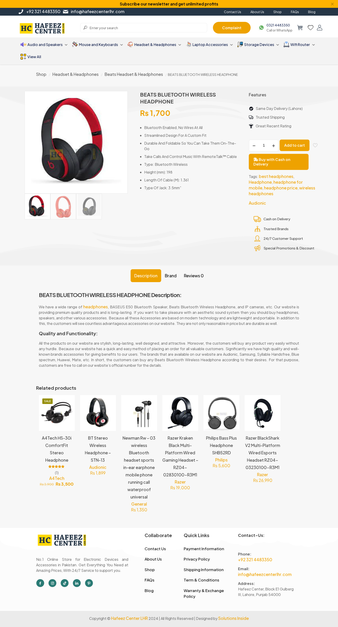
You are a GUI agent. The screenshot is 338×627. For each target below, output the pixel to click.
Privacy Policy (197, 558)
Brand (171, 275)
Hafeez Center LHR (129, 618)
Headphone (260, 182)
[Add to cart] (68, 401)
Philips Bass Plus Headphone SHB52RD (221, 445)
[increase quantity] (273, 145)
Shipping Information (204, 569)
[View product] (68, 411)
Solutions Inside (233, 618)
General (139, 504)
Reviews (194, 275)
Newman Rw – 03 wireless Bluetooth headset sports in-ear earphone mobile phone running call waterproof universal (139, 467)
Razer (180, 481)
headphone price (281, 187)
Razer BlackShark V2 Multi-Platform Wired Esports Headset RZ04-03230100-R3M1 (262, 452)
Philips (221, 459)
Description (146, 275)
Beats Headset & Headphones (134, 74)
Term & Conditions (201, 579)
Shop (41, 74)
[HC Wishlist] (310, 28)
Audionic (257, 203)
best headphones (276, 176)
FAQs (150, 579)
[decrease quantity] (254, 145)
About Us (153, 558)
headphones (95, 306)
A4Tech (56, 478)
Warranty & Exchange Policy (204, 593)
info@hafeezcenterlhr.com (97, 11)
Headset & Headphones (75, 74)
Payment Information (204, 548)
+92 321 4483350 (43, 11)
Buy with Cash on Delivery (271, 161)
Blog (149, 590)
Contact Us (155, 548)
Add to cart (294, 145)
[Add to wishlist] (68, 421)
